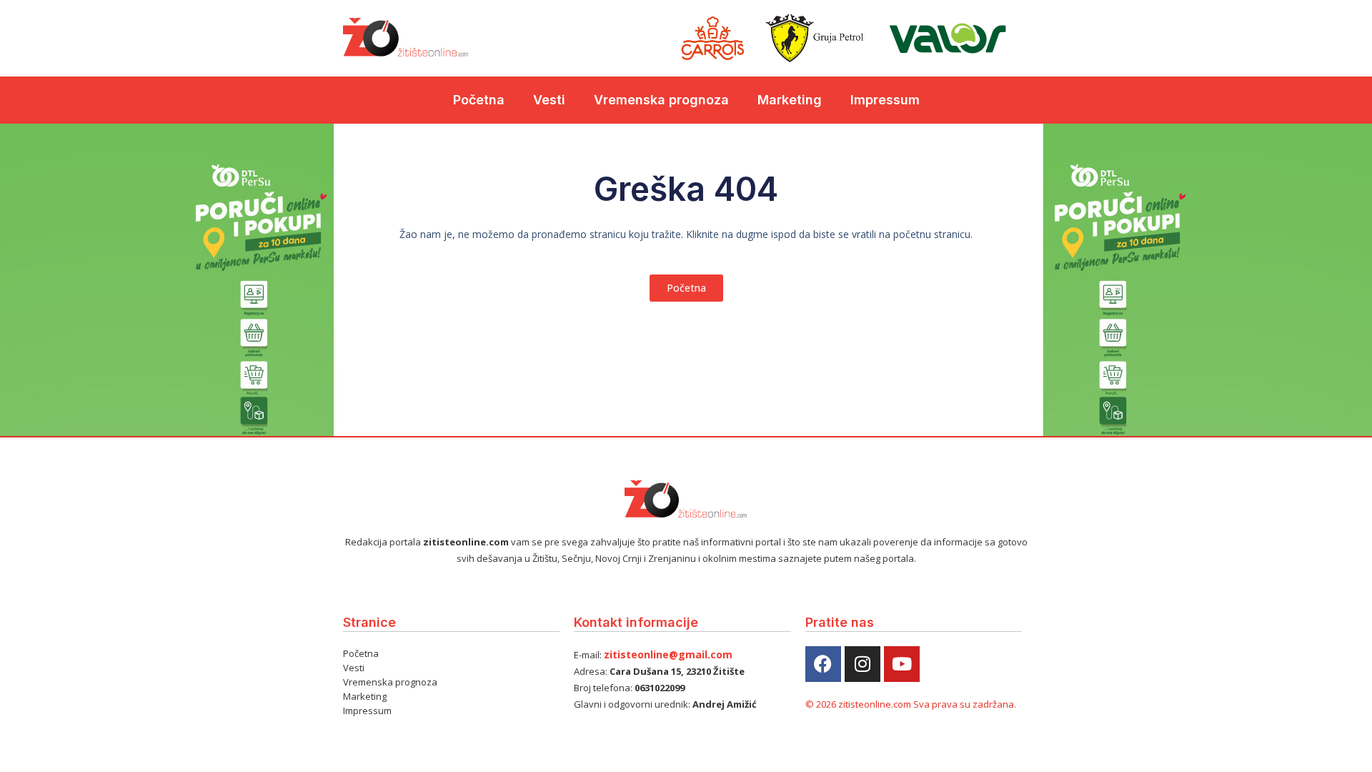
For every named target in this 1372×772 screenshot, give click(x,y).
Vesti (549, 99)
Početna (478, 99)
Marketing (789, 99)
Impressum (885, 99)
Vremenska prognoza (661, 99)
